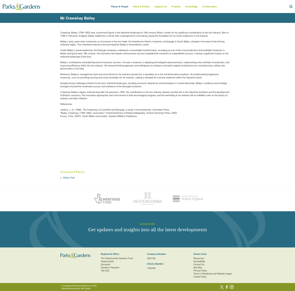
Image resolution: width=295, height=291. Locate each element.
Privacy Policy (200, 270)
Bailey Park (69, 177)
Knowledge (191, 6)
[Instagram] (232, 287)
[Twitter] (222, 287)
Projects (176, 6)
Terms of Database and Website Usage (212, 273)
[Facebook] (227, 287)
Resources (198, 258)
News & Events (141, 6)
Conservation (210, 6)
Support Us (160, 6)
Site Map (197, 267)
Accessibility (199, 261)
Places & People (119, 6)
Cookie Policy (199, 276)
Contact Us (198, 264)
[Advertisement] (147, 144)
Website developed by (75, 288)
